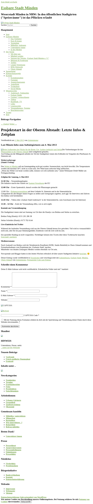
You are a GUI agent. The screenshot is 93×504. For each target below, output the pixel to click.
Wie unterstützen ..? (14, 423)
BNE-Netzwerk (17, 67)
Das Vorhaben (16, 39)
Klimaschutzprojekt (13, 73)
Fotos (8, 387)
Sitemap (9, 493)
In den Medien (16, 50)
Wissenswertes (11, 91)
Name (4, 291)
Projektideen (11, 389)
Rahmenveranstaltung (19, 191)
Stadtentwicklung (13, 405)
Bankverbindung (13, 475)
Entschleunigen (12, 391)
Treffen (13, 63)
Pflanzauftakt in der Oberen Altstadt (14, 152)
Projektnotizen (12, 466)
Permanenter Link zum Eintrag (39, 260)
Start (7, 34)
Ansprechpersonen (18, 82)
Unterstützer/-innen (18, 47)
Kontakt (9, 76)
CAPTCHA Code (31, 315)
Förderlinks (11, 464)
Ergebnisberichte (13, 385)
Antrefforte (15, 84)
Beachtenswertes (17, 110)
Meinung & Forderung (19, 60)
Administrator (33, 140)
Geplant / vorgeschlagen (20, 97)
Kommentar (6, 287)
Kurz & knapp (16, 41)
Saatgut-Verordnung (36, 183)
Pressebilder (11, 454)
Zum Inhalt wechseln (9, 2)
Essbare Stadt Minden (19, 8)
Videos (13, 99)
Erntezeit (9, 361)
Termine (9, 382)
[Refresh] (5, 311)
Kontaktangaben (17, 78)
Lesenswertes (16, 106)
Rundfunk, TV (16, 102)
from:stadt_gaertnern (9, 237)
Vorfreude (10, 357)
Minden (85, 258)
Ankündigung (64, 258)
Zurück (5, 124)
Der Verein (10, 52)
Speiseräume (11, 71)
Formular (14, 80)
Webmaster (10, 491)
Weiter (13, 124)
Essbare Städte (16, 95)
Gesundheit (10, 402)
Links (13, 104)
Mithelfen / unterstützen (15, 416)
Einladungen (11, 452)
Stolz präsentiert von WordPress (33, 497)
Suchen (4, 25)
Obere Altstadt (16, 69)
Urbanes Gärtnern (13, 400)
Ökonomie (10, 407)
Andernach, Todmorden (20, 93)
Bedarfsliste (10, 425)
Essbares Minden (12, 37)
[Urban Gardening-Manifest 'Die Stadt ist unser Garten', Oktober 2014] (2, 336)
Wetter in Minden (11, 166)
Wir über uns (15, 54)
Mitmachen (10, 418)
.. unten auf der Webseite (10, 348)
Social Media (16, 89)
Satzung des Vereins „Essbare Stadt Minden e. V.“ (30, 58)
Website (4, 300)
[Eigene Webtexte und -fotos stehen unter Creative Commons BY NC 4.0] (2, 371)
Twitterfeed (15, 86)
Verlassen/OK (26, 502)
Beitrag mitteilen (12, 427)
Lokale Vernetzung (18, 65)
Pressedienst (11, 446)
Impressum (10, 489)
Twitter (8, 112)
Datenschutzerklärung (15, 479)
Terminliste (15, 43)
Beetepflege (10, 420)
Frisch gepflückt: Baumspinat (18, 359)
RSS (7, 115)
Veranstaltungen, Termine (20, 108)
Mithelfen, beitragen (18, 45)
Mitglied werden (17, 56)
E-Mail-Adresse (8, 295)
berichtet (83, 254)
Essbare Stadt (76, 258)
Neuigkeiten (35, 258)
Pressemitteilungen (13, 450)
